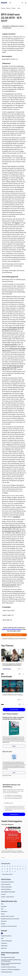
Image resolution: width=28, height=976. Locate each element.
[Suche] (22, 2)
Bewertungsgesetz (11, 344)
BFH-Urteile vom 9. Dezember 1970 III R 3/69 (13, 366)
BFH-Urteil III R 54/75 (9, 585)
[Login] (25, 2)
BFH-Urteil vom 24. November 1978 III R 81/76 (13, 328)
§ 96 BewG (16, 517)
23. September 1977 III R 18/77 (11, 531)
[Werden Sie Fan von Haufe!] (2, 933)
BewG (17, 223)
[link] (3, 8)
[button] (14, 634)
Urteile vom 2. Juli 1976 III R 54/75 (14, 526)
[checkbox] (3, 806)
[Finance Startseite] (4, 2)
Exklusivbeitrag (7, 669)
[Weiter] (23, 674)
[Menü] (10, 2)
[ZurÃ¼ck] (20, 674)
